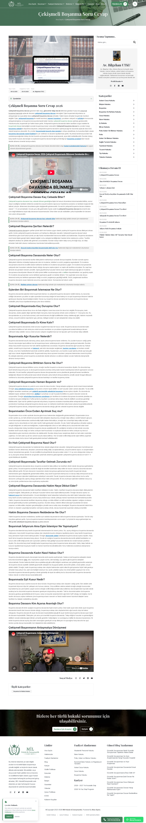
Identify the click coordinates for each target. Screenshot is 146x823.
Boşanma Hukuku (80, 775)
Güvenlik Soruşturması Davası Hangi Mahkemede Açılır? (120, 788)
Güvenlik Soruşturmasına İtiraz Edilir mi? (121, 773)
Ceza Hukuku (104, 116)
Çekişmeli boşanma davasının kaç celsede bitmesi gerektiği (29, 201)
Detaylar (17, 816)
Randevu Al (117, 4)
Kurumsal (41, 4)
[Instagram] (76, 678)
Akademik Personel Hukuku (84, 751)
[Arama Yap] (134, 42)
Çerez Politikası (49, 792)
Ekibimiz (69, 4)
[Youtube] (91, 678)
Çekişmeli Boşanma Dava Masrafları (113, 203)
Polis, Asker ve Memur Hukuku (85, 758)
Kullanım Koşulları (50, 800)
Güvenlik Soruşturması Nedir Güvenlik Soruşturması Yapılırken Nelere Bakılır (120, 751)
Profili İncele (116, 81)
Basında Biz (80, 4)
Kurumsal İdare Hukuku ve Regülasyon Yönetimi (88, 763)
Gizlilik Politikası (49, 769)
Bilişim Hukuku (104, 104)
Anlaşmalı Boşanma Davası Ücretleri (113, 216)
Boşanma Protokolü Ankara (110, 222)
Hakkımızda (48, 754)
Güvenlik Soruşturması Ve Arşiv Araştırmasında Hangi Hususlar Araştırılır (121, 757)
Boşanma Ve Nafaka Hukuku (22, 691)
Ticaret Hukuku (105, 150)
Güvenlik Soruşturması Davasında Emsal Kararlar (121, 768)
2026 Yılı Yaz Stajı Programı (84, 789)
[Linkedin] (88, 678)
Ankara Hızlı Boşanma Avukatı (110, 228)
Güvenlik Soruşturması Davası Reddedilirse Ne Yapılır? (122, 794)
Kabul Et (9, 816)
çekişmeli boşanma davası (63, 121)
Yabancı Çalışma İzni (107, 188)
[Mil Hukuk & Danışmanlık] (16, 4)
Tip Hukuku (103, 153)
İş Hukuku (103, 123)
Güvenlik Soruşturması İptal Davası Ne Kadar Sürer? (120, 777)
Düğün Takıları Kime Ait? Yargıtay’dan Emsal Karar (116, 236)
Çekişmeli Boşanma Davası (109, 175)
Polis (101, 134)
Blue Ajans (96, 810)
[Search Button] (135, 4)
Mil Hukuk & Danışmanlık (72, 810)
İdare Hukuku (104, 119)
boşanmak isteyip (15, 126)
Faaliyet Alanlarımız (55, 4)
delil (64, 272)
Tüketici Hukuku (105, 157)
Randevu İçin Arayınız (63, 729)
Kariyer (46, 766)
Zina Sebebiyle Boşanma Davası (111, 181)
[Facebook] (80, 678)
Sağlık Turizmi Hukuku (107, 142)
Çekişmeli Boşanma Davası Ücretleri (113, 209)
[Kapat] (36, 801)
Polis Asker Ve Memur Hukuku (111, 131)
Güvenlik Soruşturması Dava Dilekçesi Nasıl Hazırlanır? (120, 783)
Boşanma (102, 108)
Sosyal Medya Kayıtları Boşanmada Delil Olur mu (116, 195)
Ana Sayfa (32, 4)
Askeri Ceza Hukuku (107, 101)
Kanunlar (91, 4)
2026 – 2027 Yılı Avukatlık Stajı (85, 785)
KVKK (46, 796)
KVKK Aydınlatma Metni (93, 815)
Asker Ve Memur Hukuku (108, 138)
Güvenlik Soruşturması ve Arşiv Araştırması (118, 762)
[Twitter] (84, 678)
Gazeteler (47, 784)
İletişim (103, 4)
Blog (97, 4)
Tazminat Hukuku (106, 146)
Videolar (47, 788)
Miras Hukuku (104, 127)
